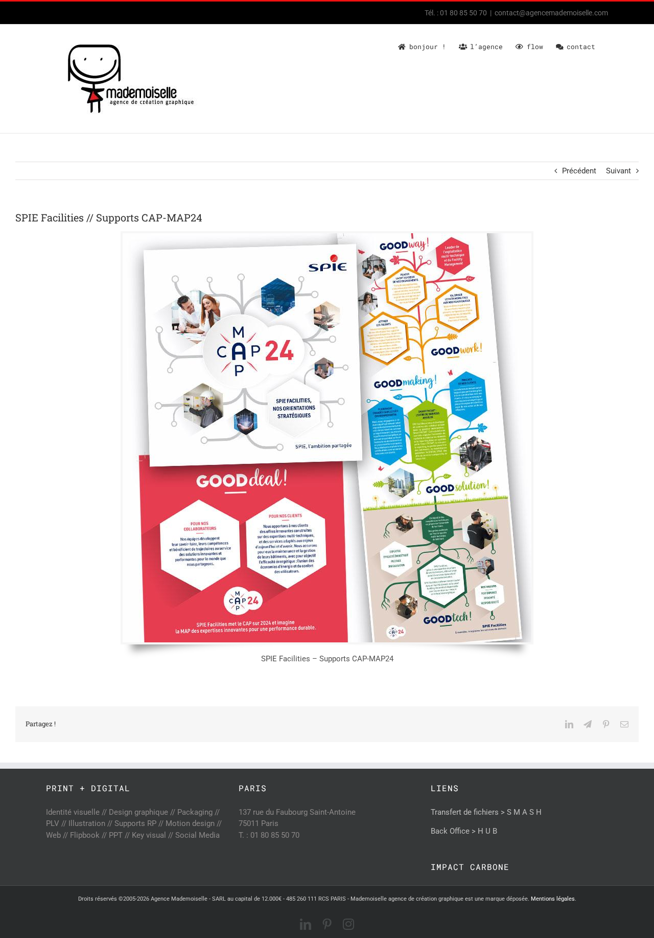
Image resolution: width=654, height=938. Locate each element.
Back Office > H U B (464, 831)
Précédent (579, 170)
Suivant (618, 170)
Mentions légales (553, 899)
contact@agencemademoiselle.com (551, 13)
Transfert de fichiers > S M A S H (486, 812)
